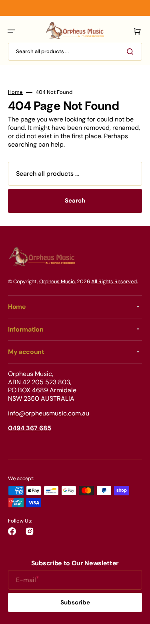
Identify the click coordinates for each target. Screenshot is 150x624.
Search (75, 201)
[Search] (131, 51)
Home (15, 92)
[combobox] (75, 52)
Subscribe (75, 602)
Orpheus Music (57, 281)
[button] (11, 31)
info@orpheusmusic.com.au (48, 413)
